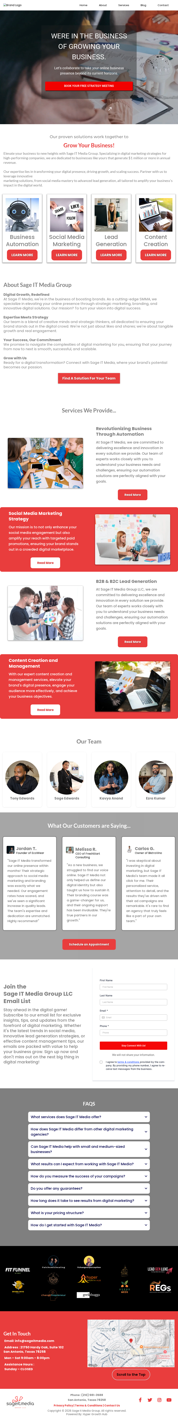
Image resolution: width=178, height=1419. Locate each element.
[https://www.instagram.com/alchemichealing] (53, 1262)
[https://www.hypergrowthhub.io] (89, 1278)
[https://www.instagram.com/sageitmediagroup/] (160, 1399)
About (103, 5)
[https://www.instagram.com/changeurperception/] (89, 1262)
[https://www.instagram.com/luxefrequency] (124, 1270)
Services (123, 5)
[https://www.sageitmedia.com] (20, 1404)
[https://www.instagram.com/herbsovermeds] (124, 1286)
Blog (143, 5)
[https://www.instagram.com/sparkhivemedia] (17, 1286)
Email (104, 1010)
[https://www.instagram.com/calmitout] (53, 1278)
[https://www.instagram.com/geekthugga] (89, 1295)
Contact (163, 5)
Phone (104, 1025)
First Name (106, 980)
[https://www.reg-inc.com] (160, 1287)
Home (83, 5)
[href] (131, 1343)
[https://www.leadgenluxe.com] (160, 1270)
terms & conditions (129, 1061)
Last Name (106, 995)
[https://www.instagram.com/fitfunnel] (17, 1270)
